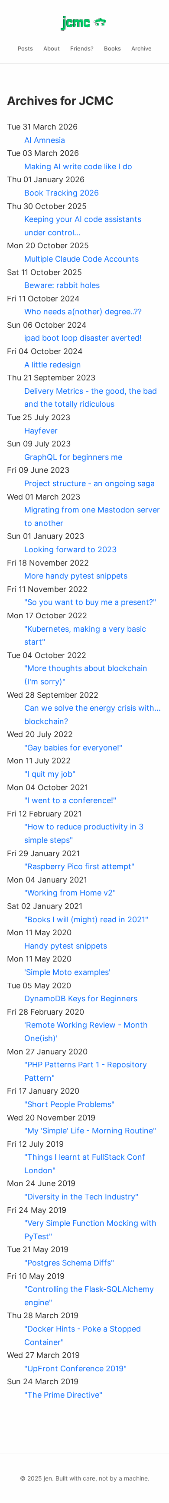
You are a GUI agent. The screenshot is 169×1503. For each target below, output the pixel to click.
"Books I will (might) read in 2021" (86, 919)
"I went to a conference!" (70, 800)
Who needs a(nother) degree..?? (83, 311)
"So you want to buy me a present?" (90, 602)
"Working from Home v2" (70, 892)
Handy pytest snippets (65, 945)
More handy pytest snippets (75, 575)
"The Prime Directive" (63, 1394)
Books (112, 48)
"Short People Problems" (69, 1104)
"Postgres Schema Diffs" (69, 1262)
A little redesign (52, 364)
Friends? (82, 48)
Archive (141, 48)
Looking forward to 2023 (70, 549)
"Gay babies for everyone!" (73, 747)
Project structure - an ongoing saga (89, 483)
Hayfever (41, 430)
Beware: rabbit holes (62, 285)
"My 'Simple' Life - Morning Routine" (90, 1130)
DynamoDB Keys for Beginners (80, 998)
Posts (25, 48)
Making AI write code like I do (78, 166)
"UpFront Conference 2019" (75, 1368)
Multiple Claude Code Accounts (81, 258)
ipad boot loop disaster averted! (83, 337)
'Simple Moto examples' (67, 972)
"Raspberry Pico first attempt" (79, 866)
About (51, 48)
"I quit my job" (49, 773)
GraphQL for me (73, 457)
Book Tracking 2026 (61, 192)
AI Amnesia (44, 140)
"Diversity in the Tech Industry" (81, 1196)
